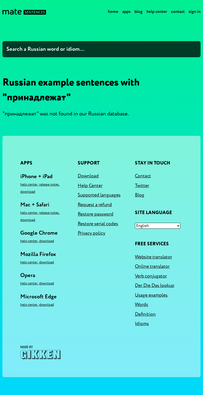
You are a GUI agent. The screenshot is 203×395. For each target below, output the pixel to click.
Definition (145, 314)
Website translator (153, 257)
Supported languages (99, 195)
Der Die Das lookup (154, 285)
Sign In (195, 11)
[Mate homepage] (24, 12)
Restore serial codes (98, 224)
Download (27, 192)
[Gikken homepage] (40, 352)
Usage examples (151, 295)
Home (113, 11)
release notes (49, 184)
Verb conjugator (151, 276)
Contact (178, 11)
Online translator (152, 266)
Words (141, 305)
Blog (138, 11)
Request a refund (95, 205)
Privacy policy (91, 233)
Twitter (142, 186)
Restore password (95, 214)
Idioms (142, 324)
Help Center (157, 11)
